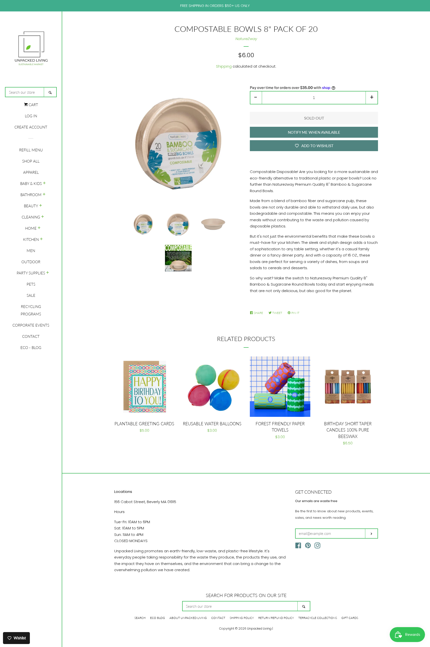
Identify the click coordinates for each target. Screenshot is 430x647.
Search (140, 618)
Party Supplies (31, 273)
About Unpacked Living (188, 618)
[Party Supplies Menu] (47, 272)
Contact (31, 336)
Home (31, 228)
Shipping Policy (242, 618)
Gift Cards (349, 618)
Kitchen (31, 239)
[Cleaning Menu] (42, 217)
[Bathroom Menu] (44, 194)
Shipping (224, 66)
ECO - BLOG (30, 347)
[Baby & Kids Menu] (44, 183)
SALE (31, 295)
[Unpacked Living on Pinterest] (308, 546)
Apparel (31, 172)
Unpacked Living (259, 628)
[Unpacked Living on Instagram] (318, 546)
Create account (30, 127)
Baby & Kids (31, 183)
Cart (33, 104)
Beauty (31, 206)
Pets (31, 284)
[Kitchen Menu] (41, 239)
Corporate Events (30, 325)
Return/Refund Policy (276, 618)
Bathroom (31, 194)
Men (31, 250)
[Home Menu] (39, 228)
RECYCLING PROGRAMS (31, 310)
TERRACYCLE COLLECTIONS (317, 618)
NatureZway (246, 38)
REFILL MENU (31, 150)
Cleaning (31, 217)
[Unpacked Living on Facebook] (298, 546)
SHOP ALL (31, 161)
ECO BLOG (157, 618)
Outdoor (30, 261)
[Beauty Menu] (40, 205)
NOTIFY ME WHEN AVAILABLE (314, 132)
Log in (31, 116)
